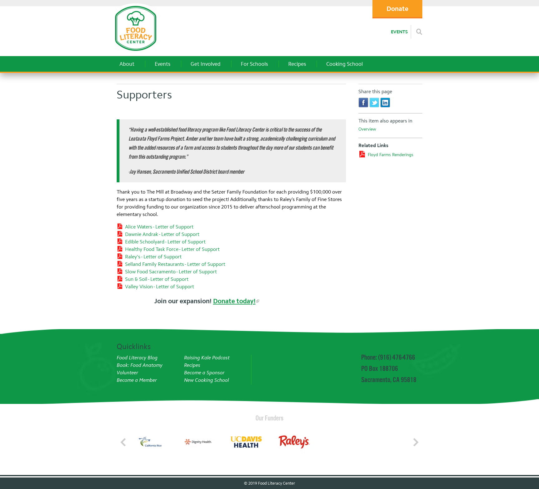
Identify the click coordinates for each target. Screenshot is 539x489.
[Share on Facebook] (363, 102)
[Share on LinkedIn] (385, 102)
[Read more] (419, 32)
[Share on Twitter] (374, 102)
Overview (367, 129)
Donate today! (234, 301)
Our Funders (269, 418)
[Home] (135, 52)
